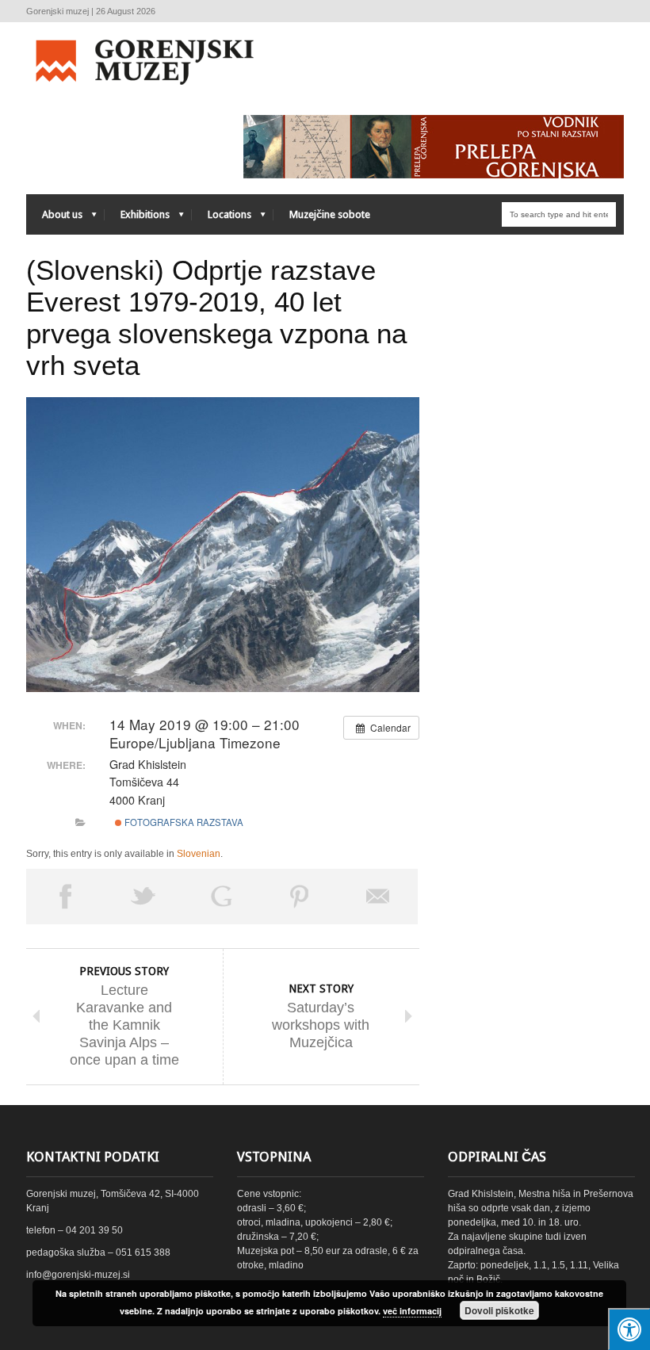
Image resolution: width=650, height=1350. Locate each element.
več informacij (412, 1311)
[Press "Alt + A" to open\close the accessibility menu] (629, 1329)
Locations (221, 218)
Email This (378, 896)
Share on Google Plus (221, 896)
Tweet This (144, 896)
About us (54, 218)
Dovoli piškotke (499, 1310)
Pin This (300, 896)
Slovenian (198, 853)
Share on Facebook (65, 896)
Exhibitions (137, 218)
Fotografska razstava (182, 822)
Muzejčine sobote (329, 214)
